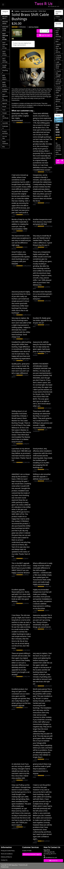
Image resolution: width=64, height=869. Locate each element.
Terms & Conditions (7, 854)
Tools (3, 110)
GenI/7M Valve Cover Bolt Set (59, 109)
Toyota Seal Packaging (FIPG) (58, 74)
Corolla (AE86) (4, 66)
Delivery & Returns (6, 857)
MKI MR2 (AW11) (5, 17)
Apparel (4, 103)
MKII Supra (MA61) (4, 77)
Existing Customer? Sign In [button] (33, 854)
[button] (17, 33)
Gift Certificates (5, 118)
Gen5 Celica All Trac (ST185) (4, 45)
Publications (5, 127)
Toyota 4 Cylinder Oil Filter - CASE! (58, 89)
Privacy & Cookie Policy (8, 850)
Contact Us (4, 860)
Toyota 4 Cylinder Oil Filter (58, 57)
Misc (3, 147)
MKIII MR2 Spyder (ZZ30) (5, 28)
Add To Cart (45, 35)
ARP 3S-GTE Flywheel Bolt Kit (58, 98)
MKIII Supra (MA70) (4, 84)
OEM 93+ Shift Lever (58, 128)
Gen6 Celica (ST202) (4, 53)
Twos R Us (15, 865)
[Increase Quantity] (50, 31)
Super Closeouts (5, 142)
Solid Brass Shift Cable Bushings (58, 32)
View (58, 162)
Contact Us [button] (54, 860)
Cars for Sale (4, 137)
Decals (4, 106)
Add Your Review (33, 27)
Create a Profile (26, 850)
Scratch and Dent (5, 132)
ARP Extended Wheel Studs (58, 65)
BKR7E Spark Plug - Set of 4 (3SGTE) (58, 48)
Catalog (17, 11)
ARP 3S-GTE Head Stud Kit (58, 82)
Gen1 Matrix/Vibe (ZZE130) (5, 97)
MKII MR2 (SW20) (5, 22)
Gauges (4, 113)
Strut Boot (58, 40)
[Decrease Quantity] (38, 31)
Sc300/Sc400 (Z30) (5, 90)
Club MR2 (5, 123)
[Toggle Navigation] (3, 4)
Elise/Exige (5, 71)
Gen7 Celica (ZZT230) (4, 60)
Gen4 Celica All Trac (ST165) (29, 11)
